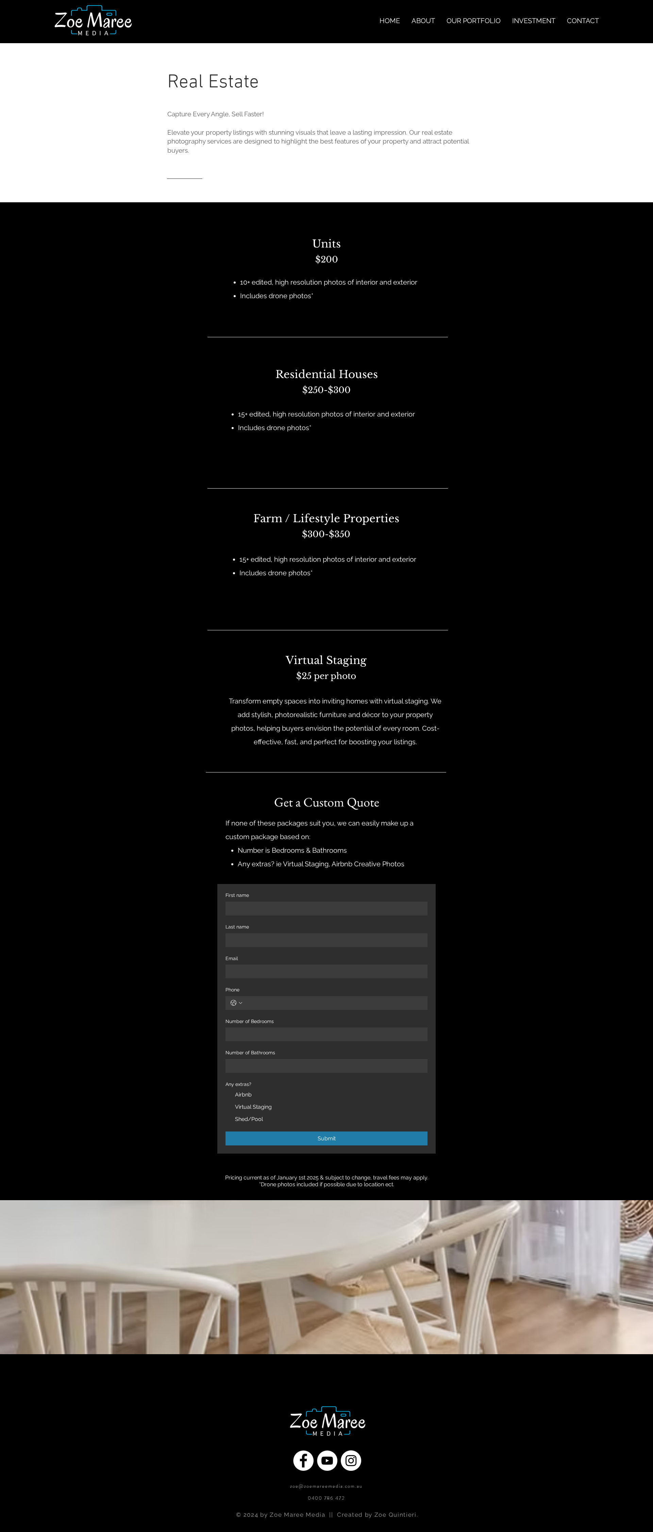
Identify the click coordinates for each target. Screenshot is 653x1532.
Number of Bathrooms (250, 1052)
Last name (237, 927)
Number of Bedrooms (249, 1021)
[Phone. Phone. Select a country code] (236, 1003)
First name (237, 895)
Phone (232, 989)
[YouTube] (327, 1460)
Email (231, 958)
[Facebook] (303, 1460)
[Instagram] (351, 1460)
